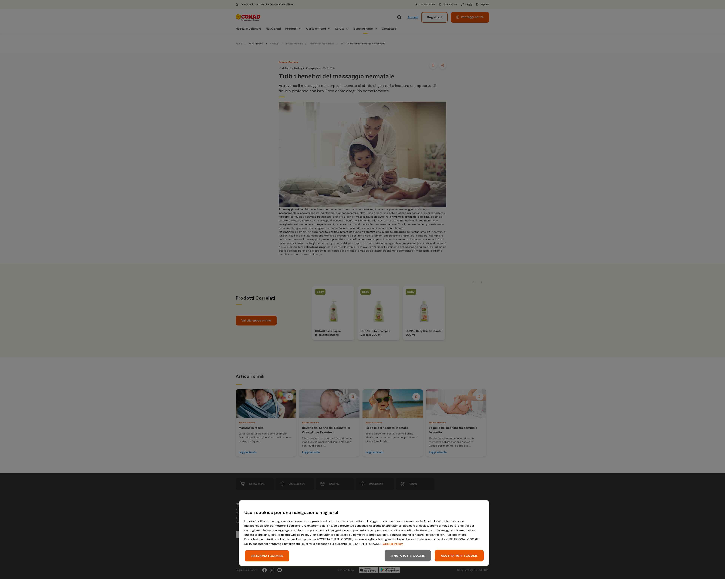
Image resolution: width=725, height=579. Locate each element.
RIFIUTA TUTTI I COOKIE (408, 556)
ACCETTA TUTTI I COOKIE (459, 556)
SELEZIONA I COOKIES (267, 556)
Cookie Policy (393, 544)
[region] (364, 533)
